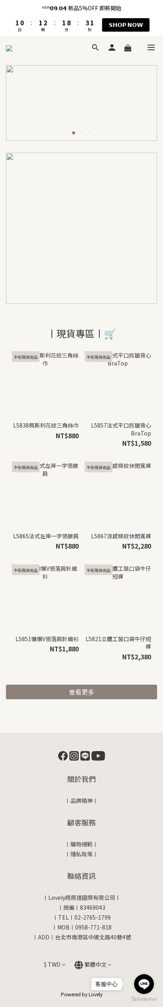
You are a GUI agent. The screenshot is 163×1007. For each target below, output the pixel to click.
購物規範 (81, 844)
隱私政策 (81, 854)
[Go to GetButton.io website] (144, 999)
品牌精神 (81, 800)
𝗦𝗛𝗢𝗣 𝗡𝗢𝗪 (126, 24)
